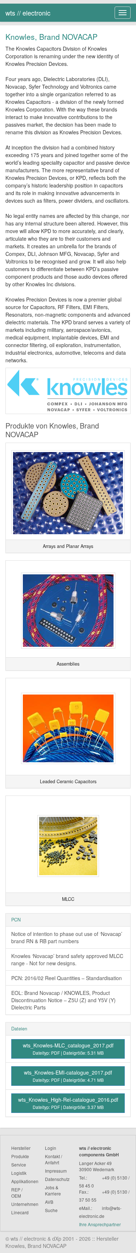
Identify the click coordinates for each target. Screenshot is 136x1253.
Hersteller (20, 1148)
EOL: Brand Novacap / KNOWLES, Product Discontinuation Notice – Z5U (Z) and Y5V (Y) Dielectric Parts (63, 1000)
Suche (51, 1210)
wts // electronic (27, 12)
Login (50, 1148)
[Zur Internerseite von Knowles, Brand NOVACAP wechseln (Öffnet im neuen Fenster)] (68, 390)
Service (18, 1164)
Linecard (20, 1212)
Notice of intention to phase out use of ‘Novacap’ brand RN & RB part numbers (66, 937)
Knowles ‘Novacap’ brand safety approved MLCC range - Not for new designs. (67, 959)
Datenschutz (57, 1179)
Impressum (56, 1171)
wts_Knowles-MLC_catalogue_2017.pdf (68, 1049)
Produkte (20, 1156)
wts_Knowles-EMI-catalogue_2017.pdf (68, 1076)
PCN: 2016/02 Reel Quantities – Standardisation (66, 978)
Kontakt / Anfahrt (53, 1159)
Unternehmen (24, 1204)
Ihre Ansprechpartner (100, 1224)
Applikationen (24, 1181)
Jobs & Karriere (53, 1190)
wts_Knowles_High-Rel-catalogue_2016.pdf (68, 1103)
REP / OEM (16, 1192)
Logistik (18, 1173)
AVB (49, 1202)
